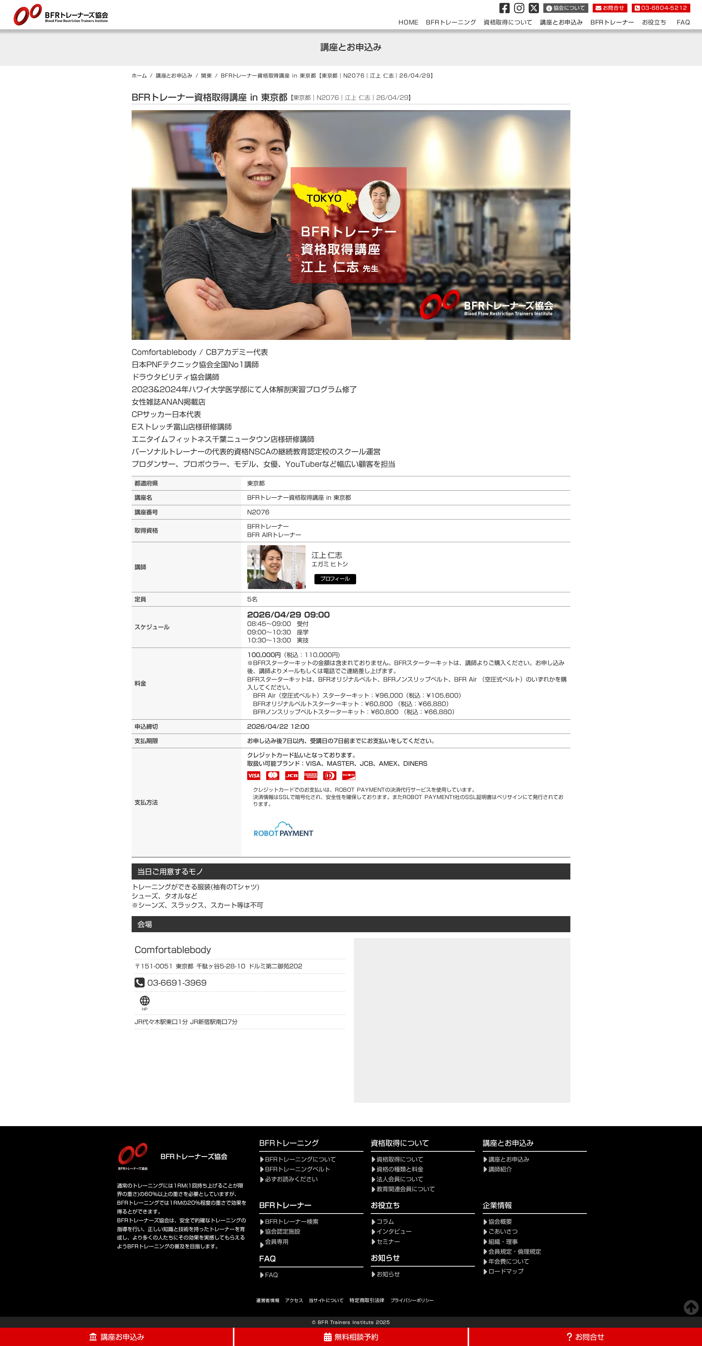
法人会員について (400, 1179)
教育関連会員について (406, 1189)
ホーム (139, 76)
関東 (206, 76)
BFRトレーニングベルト (297, 1169)
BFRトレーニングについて (300, 1160)
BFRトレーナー (612, 22)
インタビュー (394, 1232)
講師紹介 (500, 1169)
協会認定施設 (282, 1232)
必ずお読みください (291, 1179)
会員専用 (276, 1242)
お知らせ (388, 1274)
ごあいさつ (503, 1232)
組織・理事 (503, 1242)
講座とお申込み (174, 76)
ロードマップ (506, 1271)
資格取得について (400, 1160)
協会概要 (500, 1222)
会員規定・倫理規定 (514, 1252)
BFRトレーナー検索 (291, 1222)
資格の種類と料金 (400, 1169)
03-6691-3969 (177, 983)
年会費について (508, 1262)
